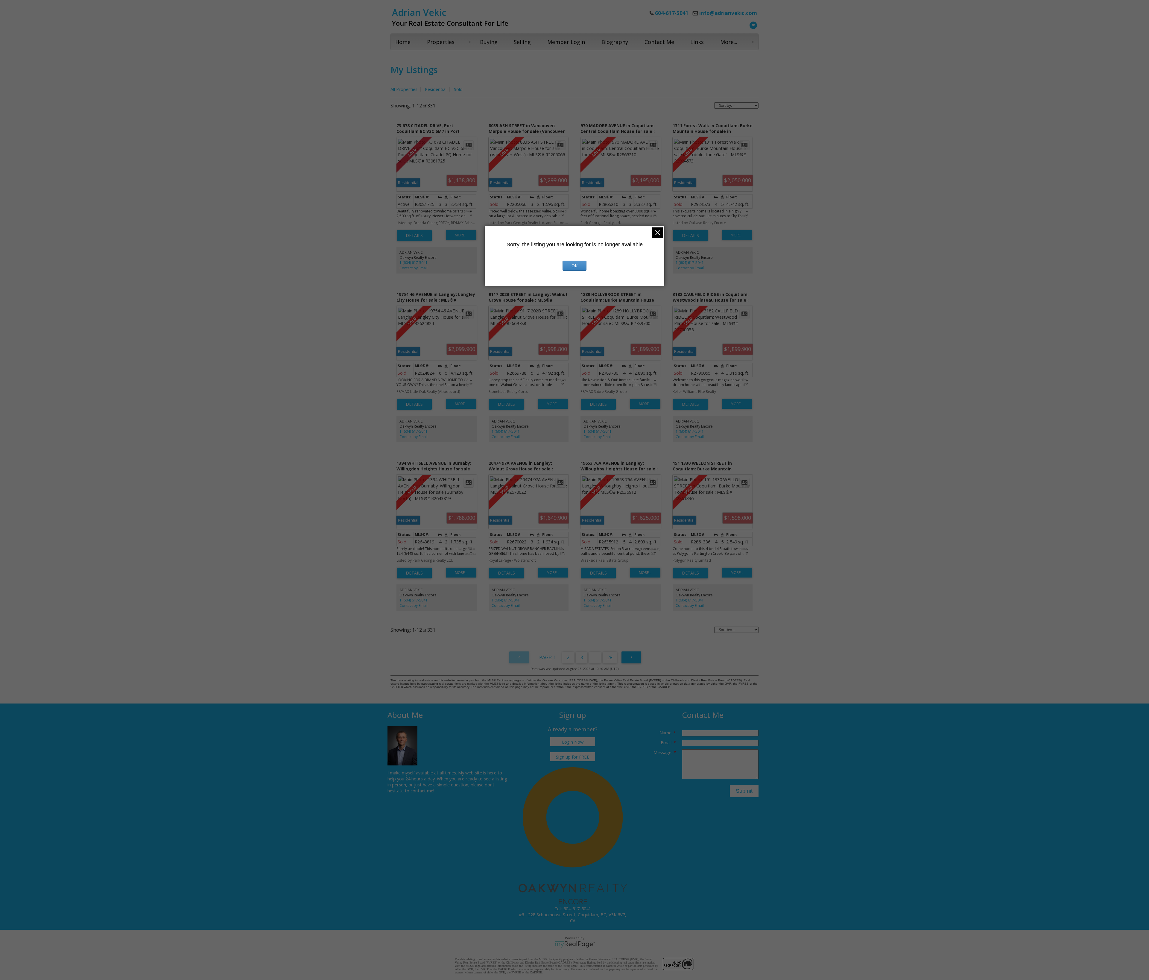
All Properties (403, 89)
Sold (458, 89)
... (595, 657)
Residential (435, 89)
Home (403, 41)
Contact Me (659, 41)
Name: (666, 733)
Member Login (566, 41)
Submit (744, 791)
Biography (614, 41)
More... (728, 41)
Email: (667, 742)
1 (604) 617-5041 (413, 262)
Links (697, 41)
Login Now (572, 742)
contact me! (422, 791)
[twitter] (752, 25)
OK (574, 265)
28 (610, 657)
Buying (489, 41)
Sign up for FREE (572, 757)
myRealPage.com (574, 944)
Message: (663, 752)
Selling (522, 41)
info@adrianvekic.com (728, 13)
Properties (441, 41)
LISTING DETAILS (414, 235)
